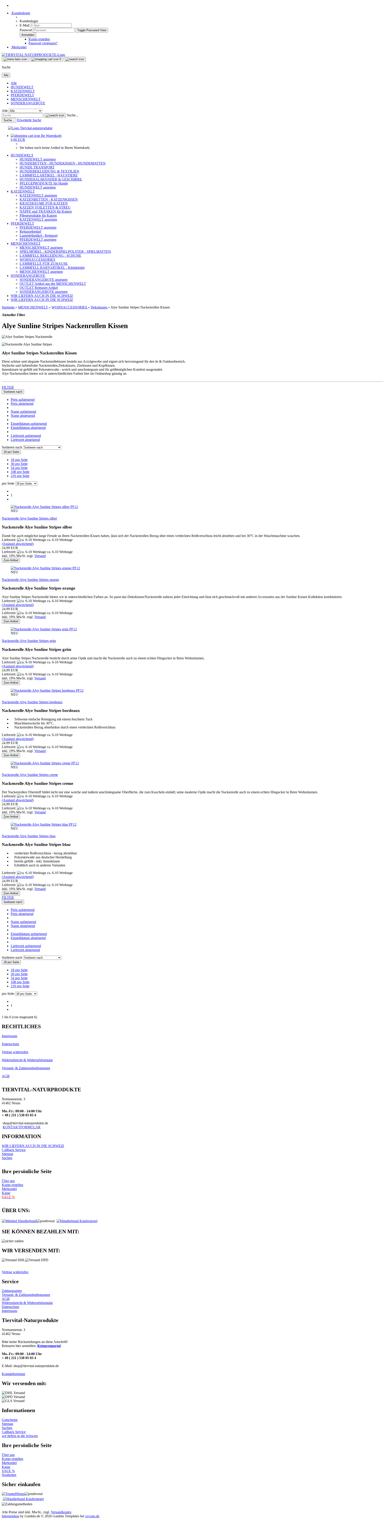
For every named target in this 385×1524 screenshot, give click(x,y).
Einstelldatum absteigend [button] (28, 428)
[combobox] (13, 391)
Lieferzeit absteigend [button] (25, 440)
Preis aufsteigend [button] (23, 399)
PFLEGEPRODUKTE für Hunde (44, 183)
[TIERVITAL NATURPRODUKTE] (33, 55)
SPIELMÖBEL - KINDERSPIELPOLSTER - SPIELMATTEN (65, 251)
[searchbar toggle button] (75, 59)
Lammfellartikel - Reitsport (38, 235)
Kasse (6, 1193)
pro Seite (8, 483)
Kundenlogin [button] (20, 13)
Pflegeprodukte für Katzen (38, 215)
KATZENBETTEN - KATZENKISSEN (49, 199)
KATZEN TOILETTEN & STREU (45, 207)
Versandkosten (61, 1512)
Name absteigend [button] (23, 416)
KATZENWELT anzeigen (38, 195)
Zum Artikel (11, 560)
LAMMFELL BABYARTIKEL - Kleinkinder (52, 267)
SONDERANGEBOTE (28, 103)
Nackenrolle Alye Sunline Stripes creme (30, 775)
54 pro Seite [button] (19, 468)
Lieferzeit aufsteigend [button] (26, 436)
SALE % (8, 1471)
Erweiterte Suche (29, 120)
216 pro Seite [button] (20, 476)
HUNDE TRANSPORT (37, 167)
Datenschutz (10, 1044)
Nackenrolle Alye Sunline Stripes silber (29, 518)
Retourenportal (49, 1346)
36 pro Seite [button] (19, 464)
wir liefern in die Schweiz (20, 1436)
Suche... (72, 115)
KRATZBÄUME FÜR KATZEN (44, 203)
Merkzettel (19, 47)
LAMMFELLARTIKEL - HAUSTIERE (49, 175)
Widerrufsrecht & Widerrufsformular (27, 1060)
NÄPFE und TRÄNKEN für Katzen (46, 211)
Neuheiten (9, 1475)
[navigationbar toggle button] (15, 59)
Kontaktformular (13, 1374)
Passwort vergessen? (43, 43)
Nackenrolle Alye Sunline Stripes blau (28, 836)
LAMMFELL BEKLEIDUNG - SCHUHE (50, 255)
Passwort (26, 30)
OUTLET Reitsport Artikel (39, 288)
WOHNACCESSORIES (37, 259)
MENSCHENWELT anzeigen (41, 247)
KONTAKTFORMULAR (22, 1127)
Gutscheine (10, 1420)
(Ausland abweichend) (18, 544)
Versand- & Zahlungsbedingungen (26, 1068)
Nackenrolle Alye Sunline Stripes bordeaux (32, 702)
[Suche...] (55, 115)
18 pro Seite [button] (19, 460)
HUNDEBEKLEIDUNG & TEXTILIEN (49, 171)
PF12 (74, 507)
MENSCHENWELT (26, 99)
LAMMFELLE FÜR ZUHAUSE (44, 263)
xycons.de (92, 1516)
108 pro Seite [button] (20, 472)
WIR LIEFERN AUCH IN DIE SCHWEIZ (42, 296)
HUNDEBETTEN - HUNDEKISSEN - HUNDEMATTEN (63, 163)
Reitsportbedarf (30, 231)
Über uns (8, 1181)
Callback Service (14, 1150)
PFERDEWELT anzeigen (38, 227)
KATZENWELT (23, 91)
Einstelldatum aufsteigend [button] (29, 424)
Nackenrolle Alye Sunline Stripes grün (29, 641)
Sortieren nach (12, 447)
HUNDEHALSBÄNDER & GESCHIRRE (51, 179)
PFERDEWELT (22, 95)
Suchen (7, 1158)
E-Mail (24, 25)
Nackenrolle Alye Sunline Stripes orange (30, 580)
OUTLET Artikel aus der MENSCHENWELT (53, 284)
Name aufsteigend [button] (23, 411)
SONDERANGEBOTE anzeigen (44, 280)
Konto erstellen (39, 39)
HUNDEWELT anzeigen (38, 159)
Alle (14, 83)
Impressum (9, 1036)
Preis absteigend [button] (22, 403)
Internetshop (10, 1516)
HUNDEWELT (22, 87)
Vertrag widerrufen (15, 1052)
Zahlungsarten (12, 1291)
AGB (6, 1076)
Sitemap (7, 1154)
